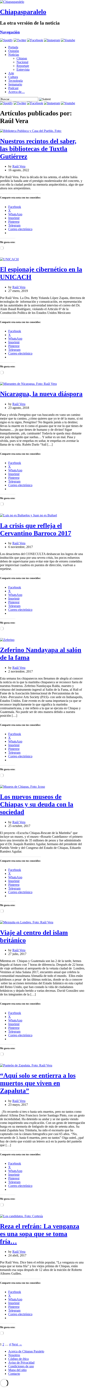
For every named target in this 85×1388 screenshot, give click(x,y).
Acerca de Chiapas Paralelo (26, 1351)
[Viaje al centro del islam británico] (26, 922)
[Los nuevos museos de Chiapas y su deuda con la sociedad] (22, 786)
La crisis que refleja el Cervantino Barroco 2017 (35, 529)
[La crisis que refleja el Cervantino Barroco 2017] (28, 515)
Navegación (10, 32)
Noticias (13, 54)
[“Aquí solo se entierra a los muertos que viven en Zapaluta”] (26, 1065)
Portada (13, 47)
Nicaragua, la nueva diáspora (41, 393)
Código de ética (18, 1359)
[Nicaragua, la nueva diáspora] (28, 384)
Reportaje (23, 66)
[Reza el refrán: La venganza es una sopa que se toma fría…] (21, 1216)
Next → (17, 1344)
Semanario (15, 84)
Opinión (13, 51)
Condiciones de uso (21, 1366)
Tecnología (15, 80)
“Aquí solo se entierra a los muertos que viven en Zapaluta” (38, 1083)
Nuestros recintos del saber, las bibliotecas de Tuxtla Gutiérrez (38, 148)
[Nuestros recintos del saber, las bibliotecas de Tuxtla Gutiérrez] (30, 131)
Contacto (14, 1373)
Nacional (22, 62)
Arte (11, 73)
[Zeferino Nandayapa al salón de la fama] (7, 640)
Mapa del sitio (17, 1370)
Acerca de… (16, 92)
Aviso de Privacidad (21, 1362)
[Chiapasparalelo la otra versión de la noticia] (42, 2)
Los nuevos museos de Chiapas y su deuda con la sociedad (36, 804)
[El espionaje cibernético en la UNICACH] (9, 259)
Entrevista (23, 69)
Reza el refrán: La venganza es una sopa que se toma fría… (39, 1233)
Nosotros (14, 1355)
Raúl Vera (18, 166)
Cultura (13, 77)
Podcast (13, 88)
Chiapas (22, 58)
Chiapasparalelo (23, 11)
